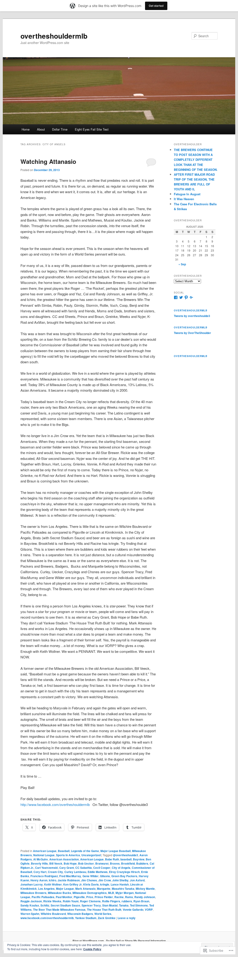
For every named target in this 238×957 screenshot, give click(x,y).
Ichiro (52, 880)
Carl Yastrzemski (46, 868)
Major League (65, 888)
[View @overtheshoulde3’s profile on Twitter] (181, 297)
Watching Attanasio (48, 161)
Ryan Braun (141, 901)
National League (44, 855)
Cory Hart (39, 872)
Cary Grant (66, 868)
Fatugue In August (187, 194)
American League (44, 851)
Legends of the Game (85, 851)
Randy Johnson (144, 897)
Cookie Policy (92, 949)
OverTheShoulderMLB (190, 327)
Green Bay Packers (124, 876)
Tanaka (124, 905)
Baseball (63, 851)
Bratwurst (102, 863)
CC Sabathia (83, 868)
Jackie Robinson (69, 880)
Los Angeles (46, 888)
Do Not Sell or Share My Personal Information (136, 941)
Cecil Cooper (101, 868)
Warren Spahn (29, 914)
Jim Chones (89, 880)
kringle (104, 884)
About (41, 129)
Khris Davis (91, 884)
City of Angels (121, 868)
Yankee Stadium (85, 918)
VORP (149, 909)
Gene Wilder (91, 876)
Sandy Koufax (29, 905)
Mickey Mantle (145, 888)
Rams (129, 897)
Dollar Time (59, 129)
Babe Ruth (112, 859)
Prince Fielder (104, 897)
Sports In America (68, 855)
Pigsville (79, 897)
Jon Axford (137, 880)
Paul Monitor (64, 897)
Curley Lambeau (75, 872)
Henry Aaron (38, 880)
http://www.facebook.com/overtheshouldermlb (55, 804)
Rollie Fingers (111, 901)
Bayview (138, 859)
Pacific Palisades (43, 897)
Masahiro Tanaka (123, 888)
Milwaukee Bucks (59, 893)
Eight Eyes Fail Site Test (92, 129)
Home (26, 129)
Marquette (103, 888)
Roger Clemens (90, 901)
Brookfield (128, 863)
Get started (156, 5)
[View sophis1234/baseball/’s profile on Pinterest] (186, 297)
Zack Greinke (107, 918)
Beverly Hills (39, 863)
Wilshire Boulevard (53, 914)
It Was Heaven (184, 199)
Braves (115, 863)
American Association (64, 859)
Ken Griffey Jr (72, 884)
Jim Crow (104, 880)
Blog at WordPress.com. (89, 941)
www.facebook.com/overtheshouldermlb (47, 918)
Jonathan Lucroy (31, 884)
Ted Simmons (139, 905)
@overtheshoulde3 (125, 855)
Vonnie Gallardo (133, 909)
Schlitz (44, 905)
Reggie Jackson (31, 901)
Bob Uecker (86, 863)
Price (89, 897)
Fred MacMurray (70, 876)
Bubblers (142, 863)
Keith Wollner (53, 884)
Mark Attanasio (85, 888)
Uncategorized (91, 855)
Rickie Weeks (52, 901)
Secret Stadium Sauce (65, 905)
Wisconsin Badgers (80, 914)
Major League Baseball (115, 851)
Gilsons (105, 876)
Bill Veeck (55, 863)
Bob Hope (70, 863)
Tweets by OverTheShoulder (192, 333)
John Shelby (120, 880)
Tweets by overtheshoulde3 (192, 316)
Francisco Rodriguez (44, 876)
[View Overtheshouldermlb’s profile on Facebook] (176, 297)
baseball (126, 859)
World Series (102, 914)
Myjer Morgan (125, 893)
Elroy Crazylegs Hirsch (124, 872)
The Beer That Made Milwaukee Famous (59, 909)
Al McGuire (40, 859)
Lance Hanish (120, 884)
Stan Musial (110, 905)
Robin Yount (71, 901)
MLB (111, 893)
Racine (119, 897)
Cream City (55, 872)
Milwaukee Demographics (90, 893)
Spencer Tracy (91, 905)
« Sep (182, 264)
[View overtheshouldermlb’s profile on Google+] (191, 297)
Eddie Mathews (98, 872)
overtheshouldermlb (53, 36)
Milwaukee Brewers (33, 893)
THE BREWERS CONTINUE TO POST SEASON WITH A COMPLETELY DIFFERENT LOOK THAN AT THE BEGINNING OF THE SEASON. (196, 160)
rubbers (127, 901)
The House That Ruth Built (104, 909)
